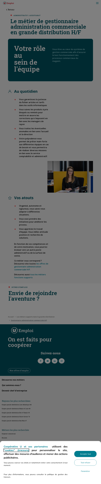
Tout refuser (85, 462)
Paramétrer (85, 471)
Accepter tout (85, 454)
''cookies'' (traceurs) (16, 450)
